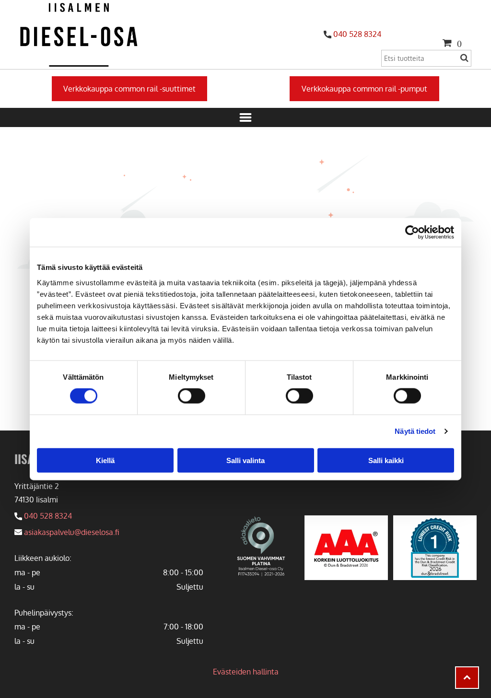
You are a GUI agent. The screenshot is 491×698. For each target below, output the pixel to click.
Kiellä (105, 460)
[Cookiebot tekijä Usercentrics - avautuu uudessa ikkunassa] (412, 232)
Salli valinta (245, 460)
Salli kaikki (386, 460)
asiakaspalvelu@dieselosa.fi (71, 532)
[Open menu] (245, 117)
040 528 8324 (357, 34)
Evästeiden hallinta (246, 671)
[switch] (191, 396)
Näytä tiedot (415, 431)
